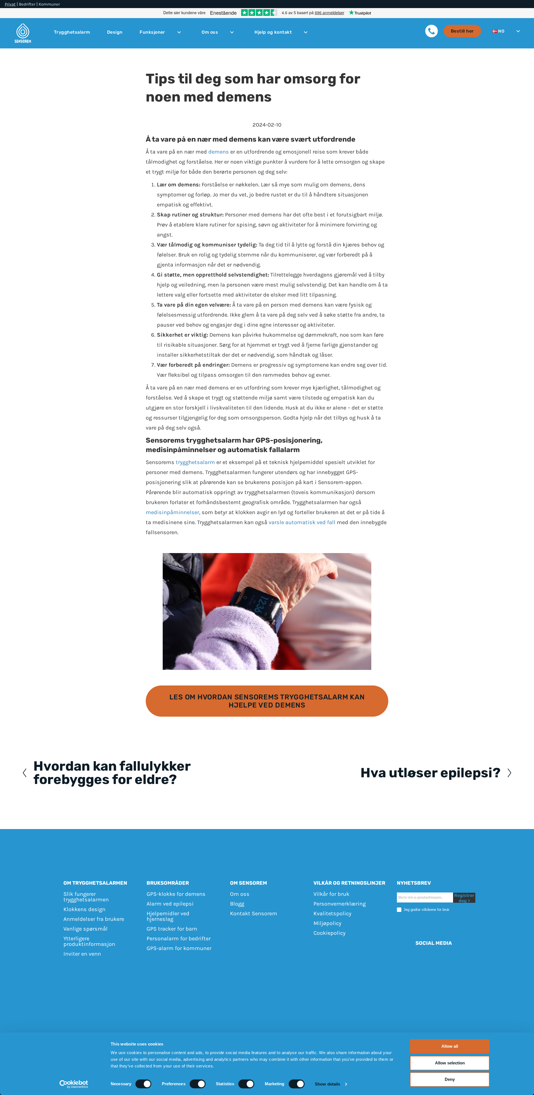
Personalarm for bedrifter (179, 938)
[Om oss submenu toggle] (232, 32)
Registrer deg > (464, 898)
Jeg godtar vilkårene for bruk (425, 909)
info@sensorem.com (378, 979)
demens (218, 152)
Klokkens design (84, 909)
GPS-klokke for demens (176, 894)
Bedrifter (27, 4)
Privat (10, 4)
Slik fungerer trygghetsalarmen (86, 897)
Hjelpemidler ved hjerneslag (168, 916)
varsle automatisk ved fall (302, 522)
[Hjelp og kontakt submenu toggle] (305, 32)
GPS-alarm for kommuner (179, 948)
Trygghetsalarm (72, 32)
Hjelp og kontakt (273, 32)
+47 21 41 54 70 (329, 979)
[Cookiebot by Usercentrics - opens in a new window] (74, 1084)
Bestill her (462, 31)
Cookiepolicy (329, 933)
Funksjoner (152, 32)
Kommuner (49, 4)
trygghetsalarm (195, 462)
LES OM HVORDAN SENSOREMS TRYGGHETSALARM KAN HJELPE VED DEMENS (267, 701)
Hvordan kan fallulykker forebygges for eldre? (112, 773)
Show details (327, 1084)
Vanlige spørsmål (85, 929)
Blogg (237, 904)
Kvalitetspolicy (332, 913)
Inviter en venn (82, 954)
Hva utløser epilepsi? (430, 773)
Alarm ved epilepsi (170, 904)
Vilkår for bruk (331, 894)
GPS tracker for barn (172, 929)
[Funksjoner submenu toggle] (179, 32)
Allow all (449, 1046)
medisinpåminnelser (172, 512)
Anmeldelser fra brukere (93, 919)
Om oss (210, 32)
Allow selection (450, 1063)
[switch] (198, 1083)
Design (115, 32)
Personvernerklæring (339, 904)
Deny (450, 1079)
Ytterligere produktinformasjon (89, 941)
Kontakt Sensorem (253, 913)
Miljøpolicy (327, 923)
